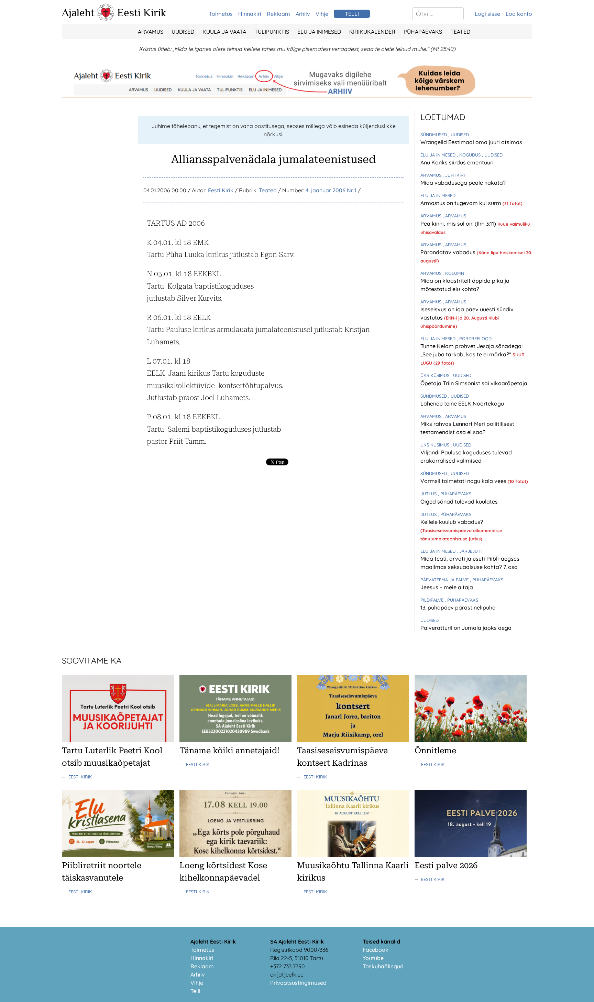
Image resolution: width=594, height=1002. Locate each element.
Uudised (183, 31)
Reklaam (278, 13)
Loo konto (519, 13)
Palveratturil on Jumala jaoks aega (466, 627)
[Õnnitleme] (471, 740)
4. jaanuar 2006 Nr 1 (331, 190)
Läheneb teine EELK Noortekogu (462, 403)
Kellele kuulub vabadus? (451, 521)
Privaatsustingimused (298, 982)
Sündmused (434, 134)
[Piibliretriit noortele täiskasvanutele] (118, 855)
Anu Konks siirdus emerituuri (457, 162)
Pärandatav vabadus (448, 252)
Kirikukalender (372, 31)
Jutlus (429, 493)
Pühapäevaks (423, 31)
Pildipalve (432, 600)
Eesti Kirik (141, 12)
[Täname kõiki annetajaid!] (235, 740)
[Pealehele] (105, 19)
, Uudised (458, 134)
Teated (460, 31)
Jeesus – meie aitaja (446, 587)
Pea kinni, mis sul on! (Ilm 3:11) (458, 223)
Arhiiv (303, 13)
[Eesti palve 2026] (471, 855)
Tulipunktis (271, 31)
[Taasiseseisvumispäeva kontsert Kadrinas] (353, 740)
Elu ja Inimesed (319, 31)
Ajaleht (78, 12)
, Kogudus (469, 155)
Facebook (375, 949)
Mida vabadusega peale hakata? (463, 182)
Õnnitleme (435, 750)
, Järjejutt (470, 551)
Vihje (322, 13)
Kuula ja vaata (224, 31)
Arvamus (150, 31)
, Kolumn (453, 273)
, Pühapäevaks (454, 493)
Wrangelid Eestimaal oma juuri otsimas (471, 142)
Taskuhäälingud (383, 966)
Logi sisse (487, 13)
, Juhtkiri (454, 175)
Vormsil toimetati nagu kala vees (464, 480)
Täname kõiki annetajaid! (229, 750)
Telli (195, 991)
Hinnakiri (249, 13)
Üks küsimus (435, 375)
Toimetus (221, 13)
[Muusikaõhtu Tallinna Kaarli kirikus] (353, 855)
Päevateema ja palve (445, 579)
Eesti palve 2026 (446, 865)
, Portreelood (474, 338)
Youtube (373, 958)
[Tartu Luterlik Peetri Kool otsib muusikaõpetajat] (118, 740)
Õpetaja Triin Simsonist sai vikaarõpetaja (473, 383)
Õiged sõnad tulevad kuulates (459, 501)
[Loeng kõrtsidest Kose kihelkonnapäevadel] (235, 855)
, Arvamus (454, 215)
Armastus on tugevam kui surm (461, 203)
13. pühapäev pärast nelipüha (458, 607)
